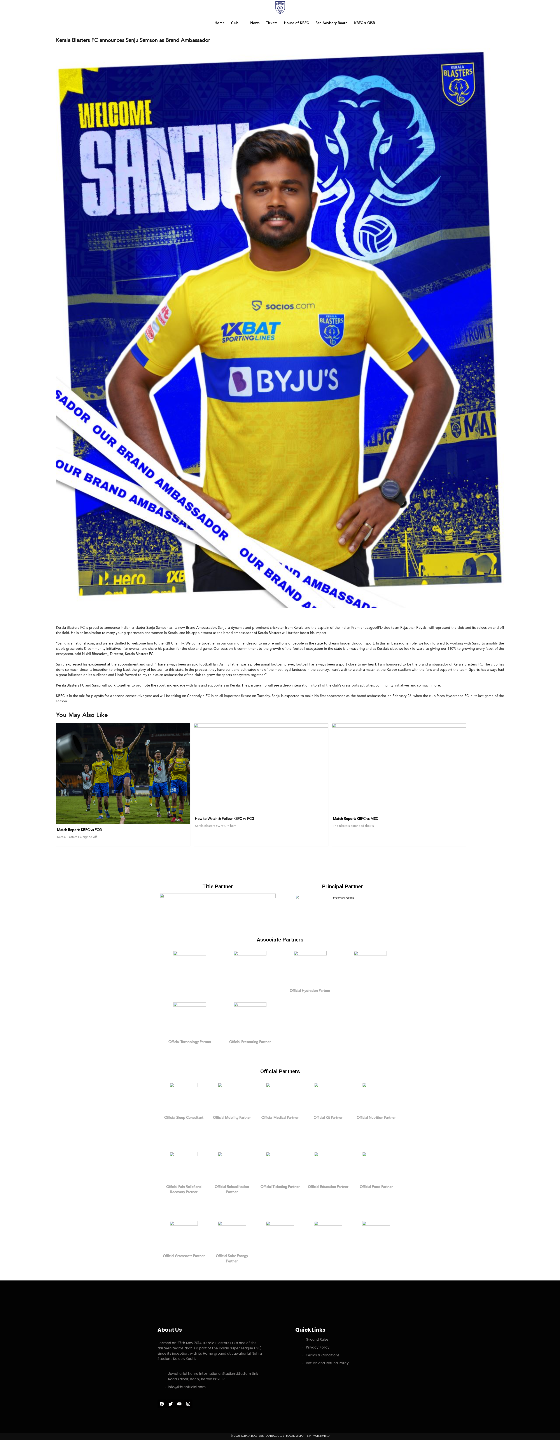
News (254, 23)
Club (234, 23)
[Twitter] (170, 1404)
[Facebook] (162, 1404)
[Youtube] (179, 1404)
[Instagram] (188, 1404)
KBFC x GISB (364, 23)
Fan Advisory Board (331, 23)
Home (219, 23)
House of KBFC (296, 23)
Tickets (271, 23)
